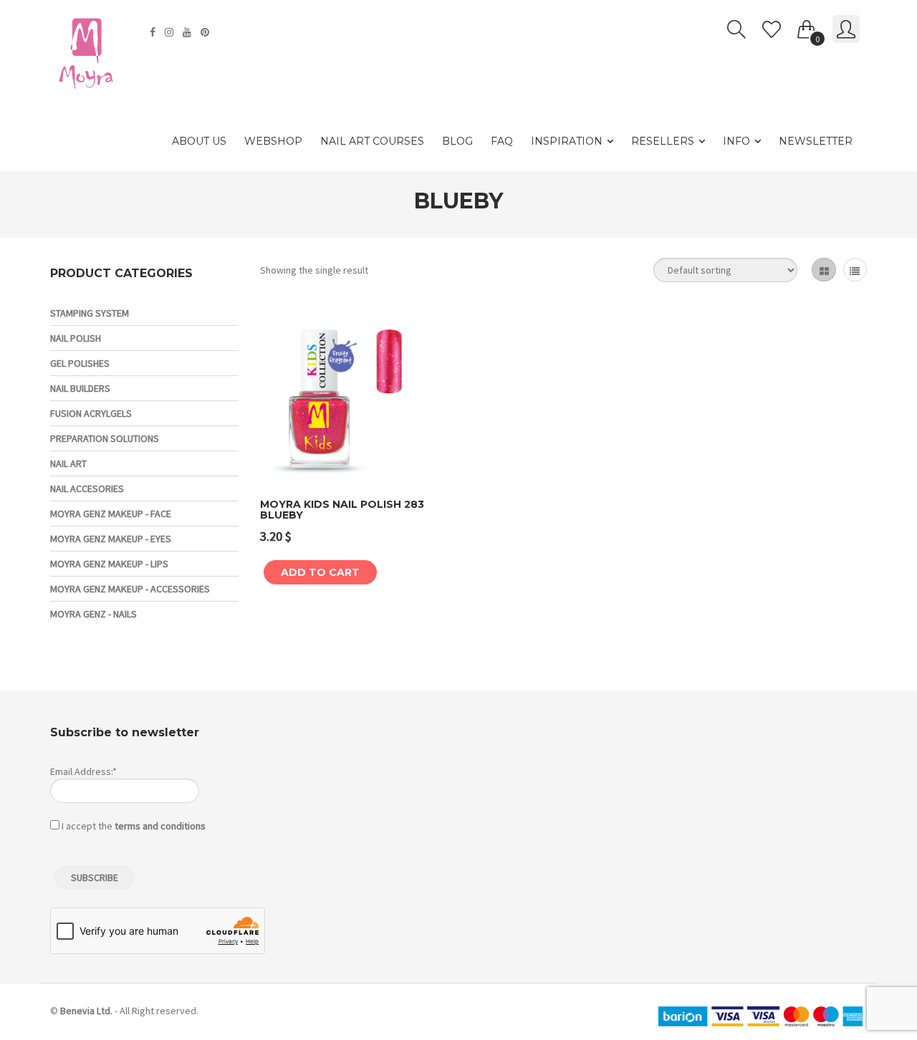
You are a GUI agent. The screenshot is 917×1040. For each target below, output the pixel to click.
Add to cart (320, 572)
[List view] (855, 269)
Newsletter (816, 141)
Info (736, 141)
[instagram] (171, 32)
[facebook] (154, 32)
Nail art (68, 463)
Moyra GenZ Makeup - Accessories (130, 588)
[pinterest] (206, 32)
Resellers (662, 141)
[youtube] (189, 32)
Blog (457, 141)
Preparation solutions (104, 438)
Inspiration (566, 141)
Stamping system (89, 313)
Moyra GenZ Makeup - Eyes (110, 538)
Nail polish (75, 338)
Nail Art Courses (372, 141)
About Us (199, 141)
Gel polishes (80, 363)
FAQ (502, 141)
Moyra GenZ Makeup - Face (110, 513)
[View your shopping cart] (806, 26)
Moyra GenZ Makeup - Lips (109, 563)
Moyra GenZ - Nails (93, 613)
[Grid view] (823, 269)
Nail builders (80, 388)
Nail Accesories (87, 488)
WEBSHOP (273, 141)
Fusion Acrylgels (91, 413)
